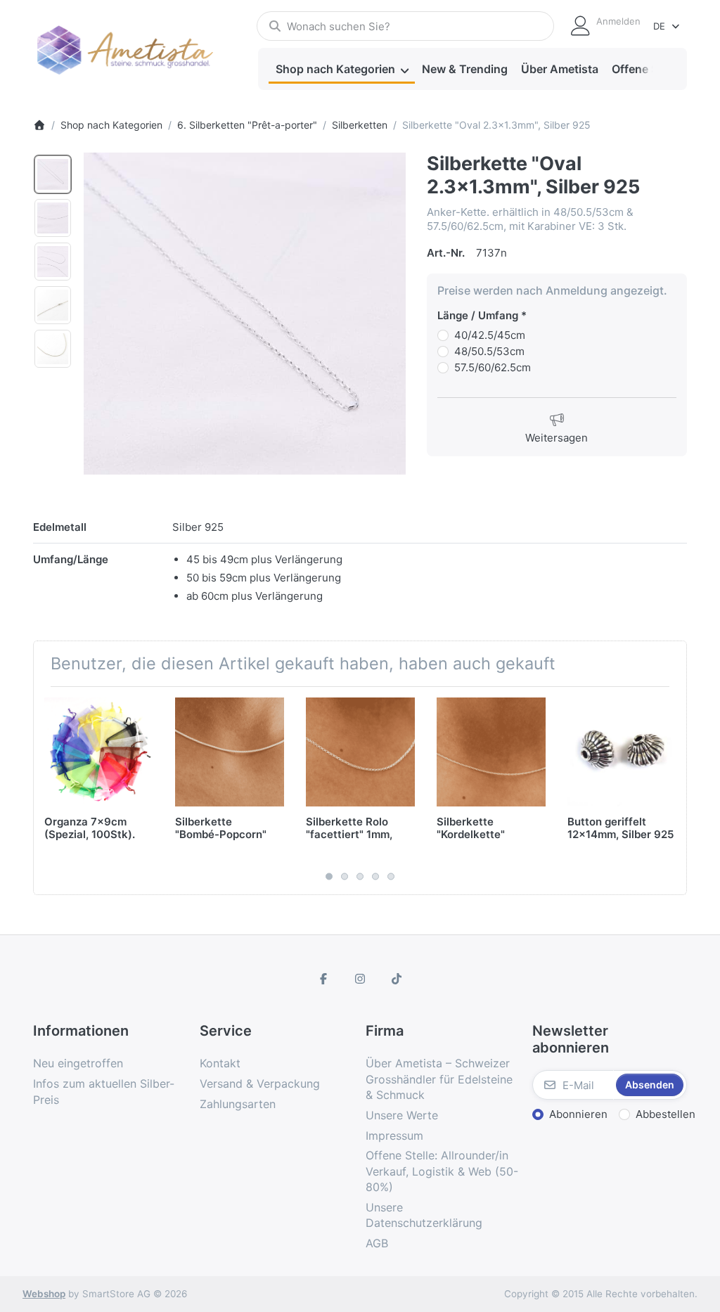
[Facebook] (324, 978)
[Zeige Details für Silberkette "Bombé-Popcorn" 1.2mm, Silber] (229, 751)
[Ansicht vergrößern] (245, 314)
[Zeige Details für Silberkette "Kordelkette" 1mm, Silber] (491, 751)
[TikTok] (396, 978)
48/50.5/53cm (489, 351)
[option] (52, 174)
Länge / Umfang (477, 315)
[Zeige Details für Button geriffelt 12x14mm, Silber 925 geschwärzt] (621, 751)
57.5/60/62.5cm (492, 367)
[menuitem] (342, 69)
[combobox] (405, 26)
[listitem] (245, 314)
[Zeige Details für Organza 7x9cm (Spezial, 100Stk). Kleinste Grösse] (98, 751)
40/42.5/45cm (489, 335)
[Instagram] (360, 978)
